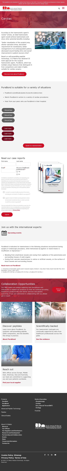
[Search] (59, 8)
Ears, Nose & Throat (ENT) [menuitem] (44, 405)
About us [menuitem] (5, 426)
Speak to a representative (34, 145)
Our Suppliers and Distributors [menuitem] (12, 430)
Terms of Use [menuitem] (20, 458)
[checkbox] (23, 173)
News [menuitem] (4, 439)
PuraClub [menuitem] (37, 411)
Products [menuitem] (4, 399)
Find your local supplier (12, 382)
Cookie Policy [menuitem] (7, 455)
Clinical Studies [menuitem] (6, 415)
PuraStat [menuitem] (5, 401)
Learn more (7, 128)
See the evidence (43, 339)
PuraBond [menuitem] (5, 403)
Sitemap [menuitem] (17, 455)
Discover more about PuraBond (14, 74)
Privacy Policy (16, 210)
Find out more (58, 289)
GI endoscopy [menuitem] (40, 401)
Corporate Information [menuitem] (9, 441)
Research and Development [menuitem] (11, 433)
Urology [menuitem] (38, 407)
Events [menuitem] (4, 437)
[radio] (23, 172)
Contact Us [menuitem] (5, 443)
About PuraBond (9, 339)
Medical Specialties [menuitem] (41, 399)
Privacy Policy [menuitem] (7, 458)
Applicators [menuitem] (6, 405)
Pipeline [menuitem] (3, 412)
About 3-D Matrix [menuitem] (6, 424)
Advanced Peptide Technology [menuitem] (11, 408)
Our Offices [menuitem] (6, 428)
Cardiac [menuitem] (38, 403)
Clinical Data (8, 110)
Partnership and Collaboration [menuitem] (12, 435)
